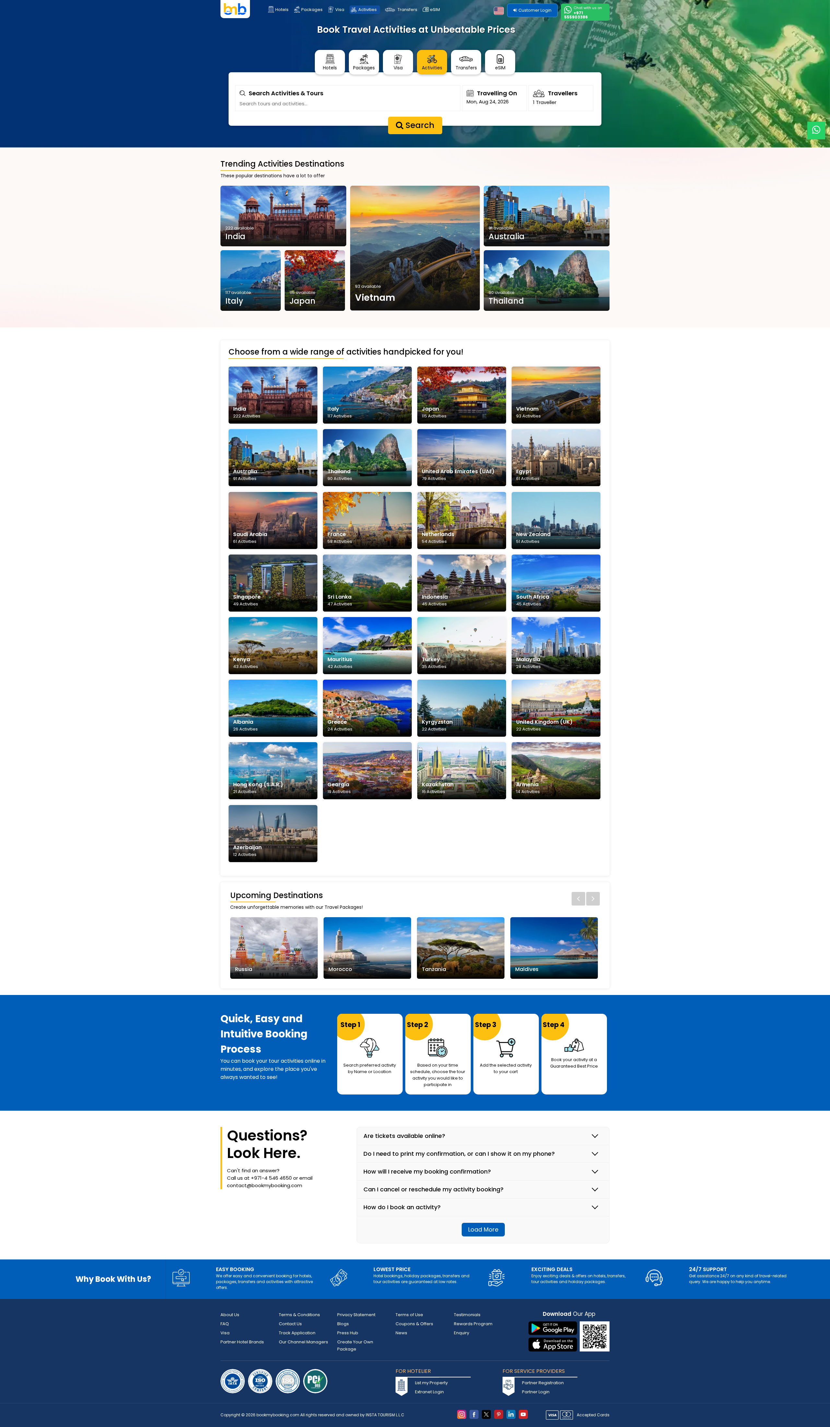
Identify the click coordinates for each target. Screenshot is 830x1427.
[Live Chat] (816, 126)
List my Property (431, 1383)
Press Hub (347, 1333)
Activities (367, 9)
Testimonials (467, 1315)
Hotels (282, 9)
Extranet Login (429, 1392)
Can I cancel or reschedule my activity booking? (433, 1189)
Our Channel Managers (303, 1342)
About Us (229, 1315)
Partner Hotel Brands (242, 1342)
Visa (339, 9)
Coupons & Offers (414, 1324)
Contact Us (290, 1324)
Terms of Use (409, 1315)
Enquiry (461, 1333)
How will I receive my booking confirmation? (427, 1171)
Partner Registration (543, 1383)
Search (418, 125)
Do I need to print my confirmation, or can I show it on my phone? (459, 1153)
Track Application (297, 1333)
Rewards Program (473, 1324)
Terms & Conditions (299, 1315)
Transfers (407, 9)
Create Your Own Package (355, 1345)
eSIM (435, 9)
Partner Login (536, 1392)
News (401, 1333)
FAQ (224, 1324)
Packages (312, 9)
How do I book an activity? (402, 1207)
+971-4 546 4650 (271, 1178)
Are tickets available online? (404, 1136)
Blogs (343, 1324)
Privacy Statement (356, 1315)
